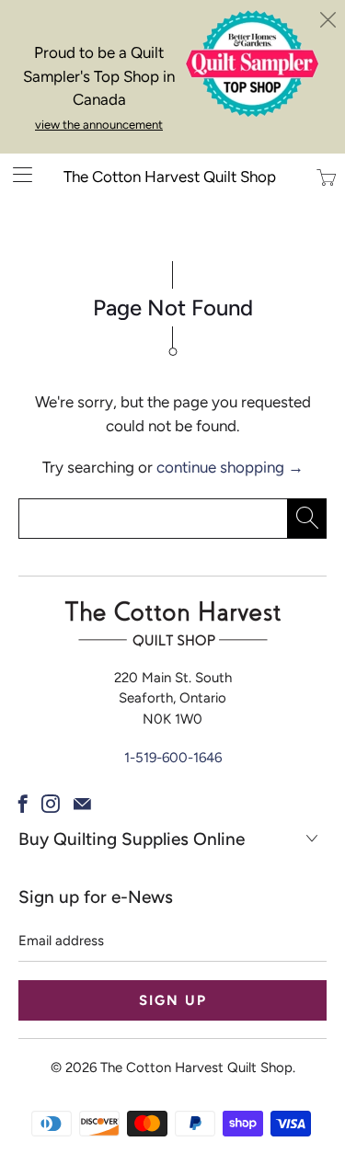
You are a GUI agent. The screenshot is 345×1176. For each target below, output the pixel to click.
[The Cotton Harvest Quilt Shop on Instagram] (50, 803)
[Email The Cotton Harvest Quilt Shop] (82, 803)
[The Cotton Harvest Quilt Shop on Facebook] (23, 803)
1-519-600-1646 (173, 757)
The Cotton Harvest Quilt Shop (169, 176)
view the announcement (99, 124)
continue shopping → (230, 467)
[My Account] (16, 174)
